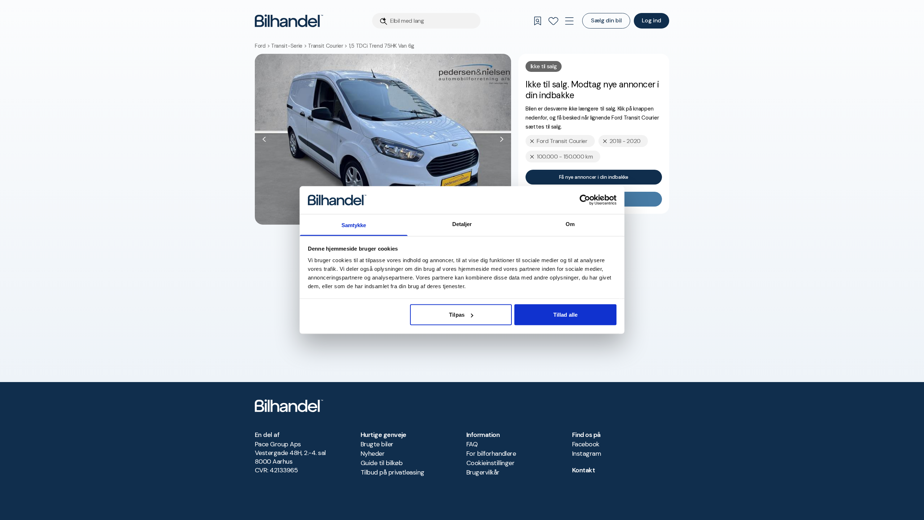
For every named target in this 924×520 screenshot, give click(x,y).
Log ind (651, 20)
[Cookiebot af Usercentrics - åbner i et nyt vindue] (584, 200)
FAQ (472, 444)
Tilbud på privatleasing (392, 472)
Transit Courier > (328, 45)
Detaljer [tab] (462, 224)
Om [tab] (570, 224)
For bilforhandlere (491, 454)
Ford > (263, 45)
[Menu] (569, 21)
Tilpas (457, 315)
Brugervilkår (483, 472)
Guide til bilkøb (381, 463)
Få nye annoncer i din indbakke (593, 177)
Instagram (586, 454)
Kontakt (583, 470)
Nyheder (372, 454)
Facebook (586, 444)
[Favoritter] (553, 21)
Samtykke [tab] (353, 225)
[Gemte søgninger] (537, 21)
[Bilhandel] (289, 20)
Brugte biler (377, 444)
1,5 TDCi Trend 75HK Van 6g (381, 45)
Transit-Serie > (289, 45)
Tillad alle (565, 315)
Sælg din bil (606, 20)
